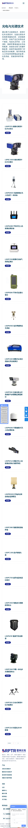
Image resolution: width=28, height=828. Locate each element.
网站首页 (11, 8)
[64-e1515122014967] (14, 107)
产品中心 (16, 8)
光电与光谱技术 (6, 10)
